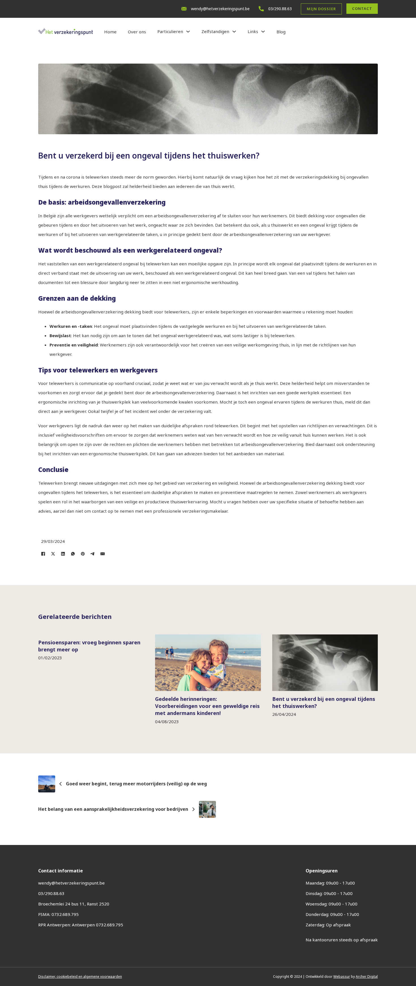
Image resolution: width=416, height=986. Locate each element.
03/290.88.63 (280, 8)
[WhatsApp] (73, 553)
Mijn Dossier (321, 8)
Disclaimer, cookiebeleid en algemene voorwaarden (80, 976)
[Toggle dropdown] (188, 31)
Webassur (341, 976)
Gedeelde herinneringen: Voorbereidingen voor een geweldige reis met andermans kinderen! (207, 705)
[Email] (103, 553)
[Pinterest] (83, 553)
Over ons (137, 31)
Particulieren (170, 31)
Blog (281, 31)
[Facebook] (43, 553)
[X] (53, 553)
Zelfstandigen (215, 31)
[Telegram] (93, 553)
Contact (362, 8)
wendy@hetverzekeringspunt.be (220, 8)
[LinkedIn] (63, 553)
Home (110, 31)
